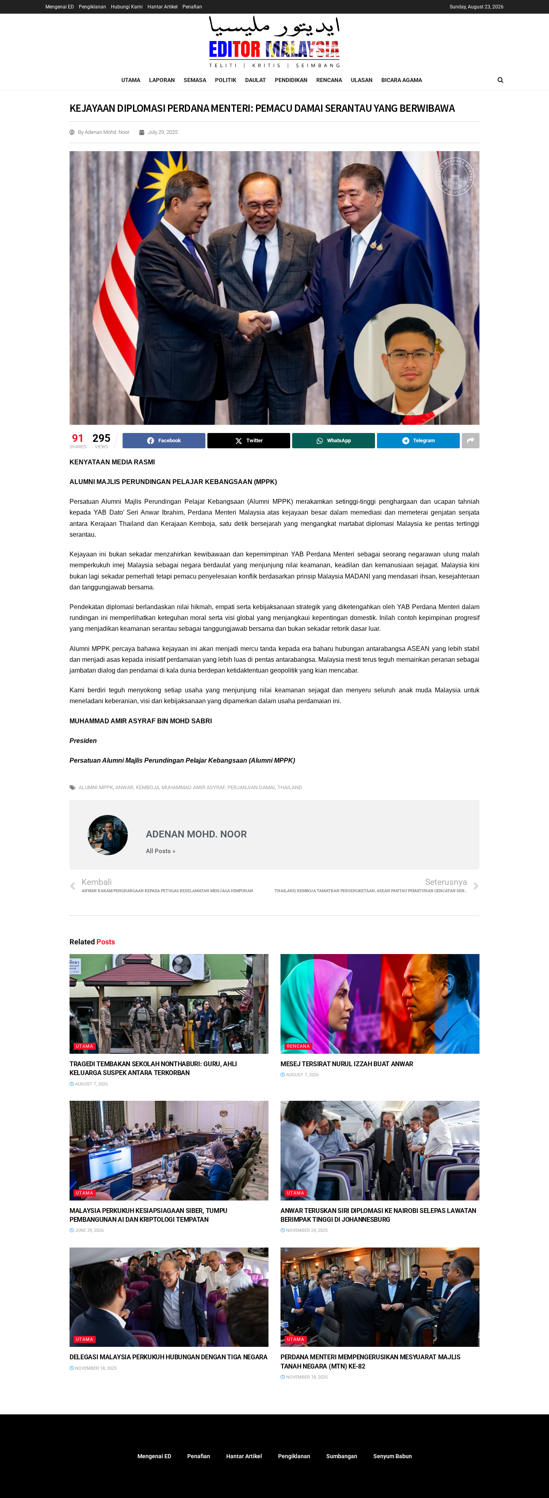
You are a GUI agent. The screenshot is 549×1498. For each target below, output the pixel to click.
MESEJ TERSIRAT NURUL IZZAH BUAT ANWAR (347, 1064)
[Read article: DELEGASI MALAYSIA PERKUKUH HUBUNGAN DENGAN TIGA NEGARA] (169, 1297)
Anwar (124, 787)
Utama (130, 80)
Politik (225, 80)
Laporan (162, 80)
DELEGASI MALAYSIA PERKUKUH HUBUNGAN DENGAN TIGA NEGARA (169, 1357)
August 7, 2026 (91, 1084)
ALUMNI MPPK (96, 787)
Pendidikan (291, 80)
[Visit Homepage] (274, 42)
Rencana (329, 80)
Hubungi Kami (127, 7)
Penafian (192, 7)
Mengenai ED (59, 7)
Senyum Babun (392, 1456)
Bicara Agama (401, 80)
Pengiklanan (92, 7)
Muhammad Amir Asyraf (193, 787)
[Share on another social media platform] (470, 440)
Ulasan (362, 80)
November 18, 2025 (95, 1368)
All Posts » (160, 851)
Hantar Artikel (162, 7)
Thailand (289, 787)
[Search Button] (501, 80)
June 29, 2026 (89, 1230)
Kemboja (147, 787)
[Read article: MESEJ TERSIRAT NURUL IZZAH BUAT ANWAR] (380, 1004)
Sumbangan (341, 1456)
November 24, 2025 (306, 1230)
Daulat (255, 80)
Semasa (195, 80)
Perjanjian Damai (251, 787)
